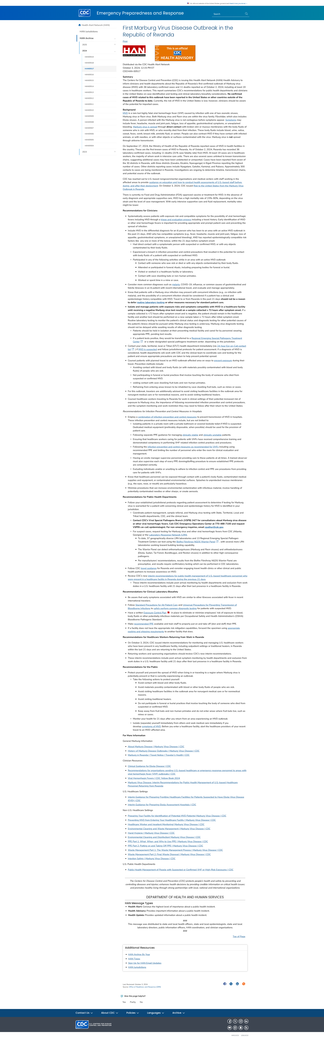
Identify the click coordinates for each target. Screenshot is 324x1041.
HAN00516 (89, 74)
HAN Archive (87, 38)
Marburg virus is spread (145, 126)
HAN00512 (89, 98)
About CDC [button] (108, 1013)
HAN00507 (89, 128)
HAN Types (134, 958)
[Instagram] (241, 1021)
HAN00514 (89, 86)
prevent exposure (223, 360)
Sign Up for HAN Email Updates (144, 963)
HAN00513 (89, 92)
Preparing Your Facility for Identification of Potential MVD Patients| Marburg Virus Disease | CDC (177, 815)
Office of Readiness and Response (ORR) (145, 987)
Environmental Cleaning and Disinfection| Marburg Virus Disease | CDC (164, 837)
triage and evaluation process (176, 219)
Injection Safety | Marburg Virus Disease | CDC (151, 858)
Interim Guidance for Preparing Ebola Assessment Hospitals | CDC (162, 804)
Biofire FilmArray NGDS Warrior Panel (195, 541)
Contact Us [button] (83, 1013)
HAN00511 (89, 104)
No (141, 1002)
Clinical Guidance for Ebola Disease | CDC (149, 766)
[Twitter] (235, 1021)
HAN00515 (89, 80)
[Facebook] (229, 1021)
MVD (125, 113)
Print (125, 41)
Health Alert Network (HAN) (96, 25)
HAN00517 (89, 68)
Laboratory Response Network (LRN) (168, 534)
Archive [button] (177, 1013)
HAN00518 (89, 63)
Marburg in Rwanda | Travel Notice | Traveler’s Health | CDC (159, 755)
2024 (84, 50)
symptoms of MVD (151, 726)
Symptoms (230, 119)
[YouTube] (229, 1028)
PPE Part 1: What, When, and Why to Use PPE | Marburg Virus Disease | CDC (168, 841)
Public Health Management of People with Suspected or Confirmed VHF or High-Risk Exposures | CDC (180, 869)
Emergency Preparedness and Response (140, 13)
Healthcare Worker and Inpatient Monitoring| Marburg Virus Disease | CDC (166, 824)
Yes (124, 1002)
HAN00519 (89, 57)
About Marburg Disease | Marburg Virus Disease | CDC (156, 746)
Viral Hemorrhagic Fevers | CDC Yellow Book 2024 (154, 778)
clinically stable (190, 434)
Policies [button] (131, 1013)
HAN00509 (89, 116)
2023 (84, 152)
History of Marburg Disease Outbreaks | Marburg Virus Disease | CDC (163, 750)
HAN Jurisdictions (137, 967)
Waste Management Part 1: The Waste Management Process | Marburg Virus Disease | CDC (175, 850)
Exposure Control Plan (155, 612)
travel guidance (149, 568)
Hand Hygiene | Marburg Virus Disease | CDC (151, 832)
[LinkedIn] (246, 1021)
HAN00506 (89, 134)
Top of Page (239, 936)
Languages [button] (154, 1013)
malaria (176, 284)
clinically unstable (212, 434)
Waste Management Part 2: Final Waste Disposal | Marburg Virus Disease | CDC (169, 854)
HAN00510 (89, 110)
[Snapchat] (241, 1028)
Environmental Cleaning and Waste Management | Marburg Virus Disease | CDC (169, 828)
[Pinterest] (235, 1028)
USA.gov (244, 1035)
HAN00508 (89, 122)
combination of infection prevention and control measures (167, 416)
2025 (84, 44)
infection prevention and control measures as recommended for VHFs (183, 446)
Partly (133, 1002)
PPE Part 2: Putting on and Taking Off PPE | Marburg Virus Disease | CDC (165, 845)
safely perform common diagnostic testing (175, 608)
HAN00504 (89, 146)
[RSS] (246, 1028)
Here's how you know (238, 3)
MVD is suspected (147, 349)
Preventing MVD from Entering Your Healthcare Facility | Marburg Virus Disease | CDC (172, 820)
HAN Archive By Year (139, 954)
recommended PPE (144, 623)
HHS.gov (235, 1035)
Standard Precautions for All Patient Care (156, 604)
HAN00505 (89, 140)
